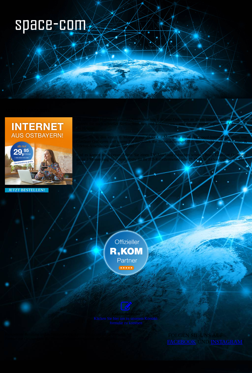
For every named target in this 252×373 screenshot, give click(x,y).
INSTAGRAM (226, 342)
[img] (50, 27)
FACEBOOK (181, 342)
